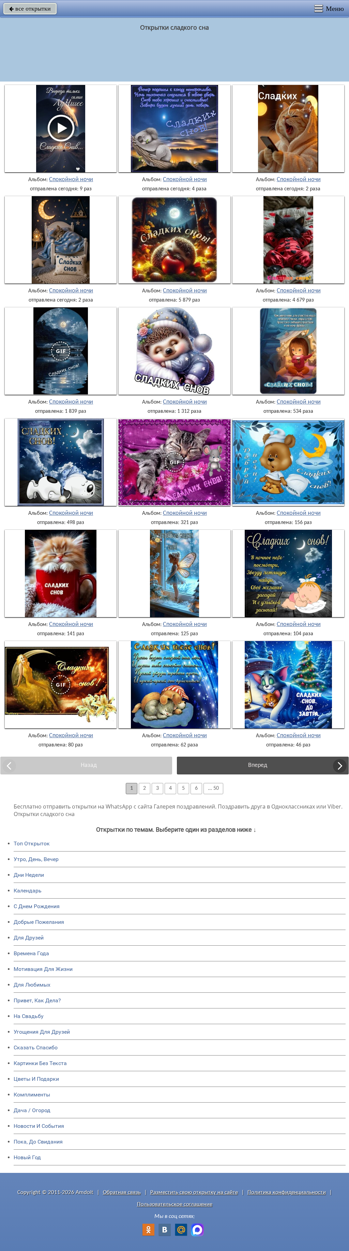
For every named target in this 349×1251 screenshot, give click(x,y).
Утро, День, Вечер (36, 859)
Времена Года (31, 953)
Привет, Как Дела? (37, 1000)
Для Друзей (29, 937)
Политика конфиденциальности (286, 1192)
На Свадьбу (29, 1016)
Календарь (28, 890)
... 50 (213, 788)
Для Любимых (32, 984)
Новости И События (39, 1126)
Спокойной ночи (71, 180)
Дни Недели (29, 875)
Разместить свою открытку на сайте (194, 1192)
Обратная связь (122, 1192)
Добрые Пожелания (39, 922)
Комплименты (32, 1094)
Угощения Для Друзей (42, 1032)
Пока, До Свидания (38, 1141)
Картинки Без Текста (40, 1063)
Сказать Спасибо (36, 1047)
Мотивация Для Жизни (43, 969)
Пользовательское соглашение (174, 1204)
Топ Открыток (32, 843)
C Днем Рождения (37, 906)
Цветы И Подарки (36, 1079)
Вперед (257, 765)
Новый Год (27, 1157)
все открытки (30, 8)
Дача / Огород (32, 1110)
